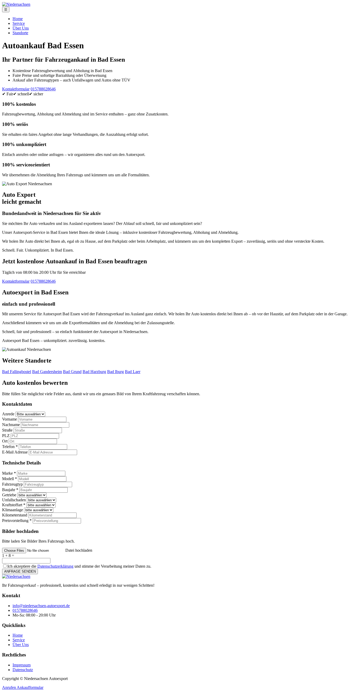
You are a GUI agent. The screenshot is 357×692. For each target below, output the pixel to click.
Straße (7, 430)
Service (19, 23)
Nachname (11, 424)
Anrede (8, 414)
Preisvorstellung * (17, 520)
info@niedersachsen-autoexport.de (41, 605)
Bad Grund (72, 371)
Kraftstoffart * (13, 505)
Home (18, 18)
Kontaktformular (16, 89)
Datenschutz (23, 669)
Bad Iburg (115, 371)
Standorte (20, 33)
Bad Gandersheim (47, 371)
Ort (5, 441)
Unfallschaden (14, 500)
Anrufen (9, 687)
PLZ (6, 435)
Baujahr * (10, 489)
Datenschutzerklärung (55, 566)
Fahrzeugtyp (12, 484)
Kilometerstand (14, 515)
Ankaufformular (30, 687)
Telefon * (10, 446)
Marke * (9, 473)
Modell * (9, 478)
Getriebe (9, 495)
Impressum (22, 665)
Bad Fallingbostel (16, 371)
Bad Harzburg (94, 371)
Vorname (9, 419)
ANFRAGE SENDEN (20, 571)
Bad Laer (132, 371)
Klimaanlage (12, 510)
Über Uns (21, 28)
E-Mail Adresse (15, 452)
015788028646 (43, 89)
